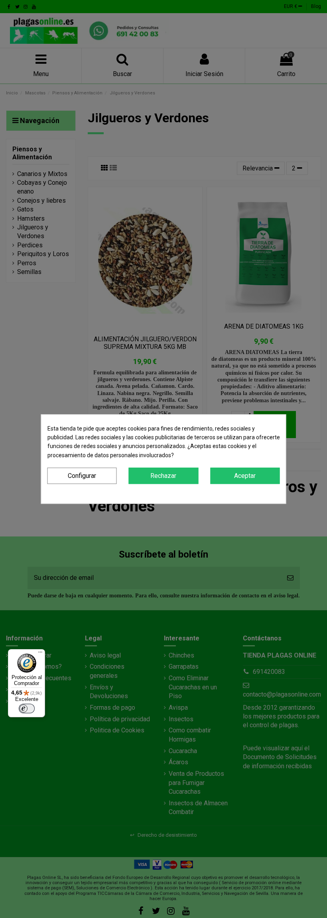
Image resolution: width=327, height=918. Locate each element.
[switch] (27, 708)
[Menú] (40, 654)
